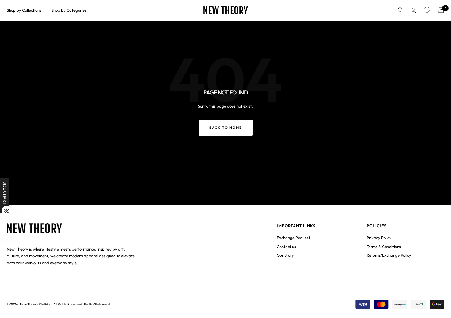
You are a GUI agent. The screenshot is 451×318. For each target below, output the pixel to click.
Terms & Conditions (384, 246)
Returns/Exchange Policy (389, 255)
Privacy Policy (379, 237)
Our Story (285, 255)
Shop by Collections (24, 10)
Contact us (286, 246)
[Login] (413, 10)
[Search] (400, 10)
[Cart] (441, 10)
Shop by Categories (69, 10)
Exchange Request (293, 237)
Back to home (225, 127)
